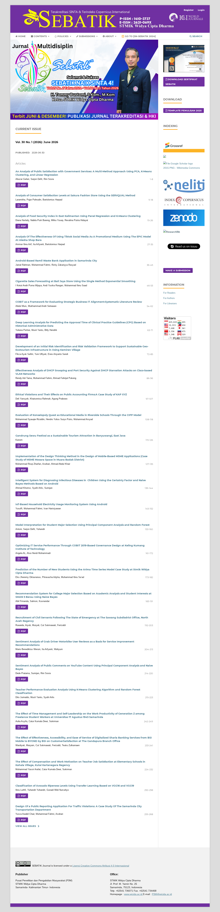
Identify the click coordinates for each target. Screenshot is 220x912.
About (109, 36)
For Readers (169, 293)
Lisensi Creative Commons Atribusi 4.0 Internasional (100, 865)
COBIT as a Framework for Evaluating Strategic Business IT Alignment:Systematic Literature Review (78, 301)
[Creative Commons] (23, 865)
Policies (63, 36)
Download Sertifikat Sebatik (181, 81)
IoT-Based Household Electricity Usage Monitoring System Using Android (61, 504)
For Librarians (170, 303)
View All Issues (25, 826)
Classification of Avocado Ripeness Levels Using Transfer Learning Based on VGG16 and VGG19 (74, 785)
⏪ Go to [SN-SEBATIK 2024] (139, 36)
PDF (23, 185)
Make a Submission (178, 270)
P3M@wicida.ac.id (162, 894)
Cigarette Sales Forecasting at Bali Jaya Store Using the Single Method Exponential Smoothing (75, 281)
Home (22, 36)
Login (201, 10)
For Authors (169, 298)
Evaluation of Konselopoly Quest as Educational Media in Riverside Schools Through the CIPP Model (78, 415)
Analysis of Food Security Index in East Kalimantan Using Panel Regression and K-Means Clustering (78, 216)
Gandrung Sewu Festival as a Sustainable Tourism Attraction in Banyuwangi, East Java (70, 435)
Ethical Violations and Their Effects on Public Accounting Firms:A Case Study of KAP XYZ (71, 394)
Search (197, 36)
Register (189, 10)
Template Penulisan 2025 (185, 110)
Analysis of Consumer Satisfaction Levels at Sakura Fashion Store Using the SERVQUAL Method (75, 195)
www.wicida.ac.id (133, 894)
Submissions (87, 36)
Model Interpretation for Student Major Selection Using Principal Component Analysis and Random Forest (82, 524)
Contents (40, 36)
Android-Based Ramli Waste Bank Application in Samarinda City (56, 260)
